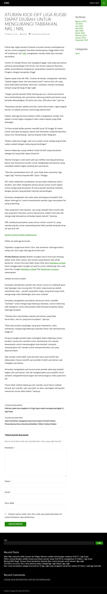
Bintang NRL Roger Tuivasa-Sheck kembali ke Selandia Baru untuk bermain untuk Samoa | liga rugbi (44, 561)
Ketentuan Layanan (50, 269)
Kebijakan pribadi (57, 263)
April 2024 (79, 31)
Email (8, 492)
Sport (77, 53)
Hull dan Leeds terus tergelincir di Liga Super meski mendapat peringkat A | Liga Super (34, 409)
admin (24, 34)
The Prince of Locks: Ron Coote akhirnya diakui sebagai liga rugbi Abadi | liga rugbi (37, 564)
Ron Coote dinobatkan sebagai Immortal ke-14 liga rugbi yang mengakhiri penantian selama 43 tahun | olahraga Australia (52, 566)
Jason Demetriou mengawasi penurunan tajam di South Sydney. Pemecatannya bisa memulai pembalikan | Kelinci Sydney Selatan (31, 421)
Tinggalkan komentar (40, 34)
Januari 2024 (80, 38)
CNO (6, 3)
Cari (5, 540)
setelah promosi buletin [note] (15, 279)
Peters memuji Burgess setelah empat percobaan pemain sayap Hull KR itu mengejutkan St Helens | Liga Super (48, 559)
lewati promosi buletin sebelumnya (21, 235)
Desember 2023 (81, 40)
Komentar (10, 448)
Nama (8, 481)
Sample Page (94, 3)
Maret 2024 (80, 33)
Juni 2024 (79, 26)
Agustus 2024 (80, 21)
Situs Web (9, 503)
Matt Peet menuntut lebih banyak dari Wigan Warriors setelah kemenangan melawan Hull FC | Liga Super (46, 557)
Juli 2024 (79, 24)
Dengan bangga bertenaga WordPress (16, 591)
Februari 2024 (81, 35)
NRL (24, 53)
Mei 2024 (79, 28)
